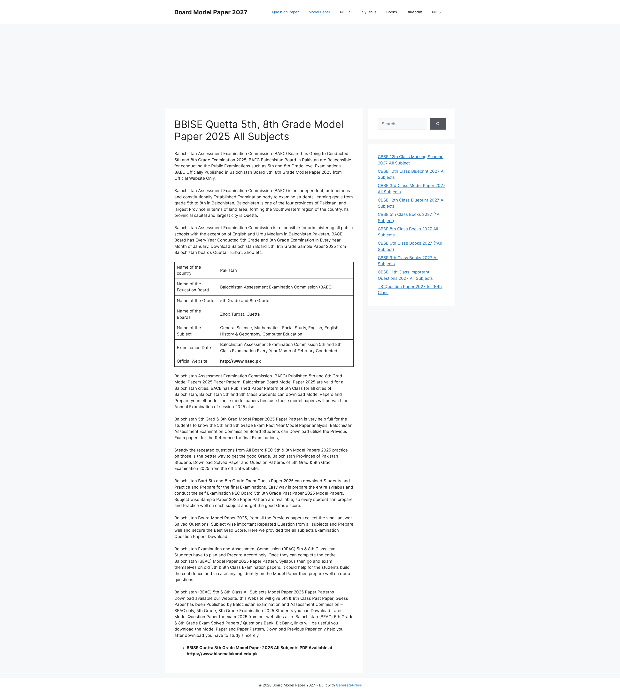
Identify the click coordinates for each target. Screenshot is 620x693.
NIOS (436, 12)
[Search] (438, 124)
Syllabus (369, 12)
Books (391, 12)
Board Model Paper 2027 (211, 12)
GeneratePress (349, 685)
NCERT (346, 12)
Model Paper (319, 12)
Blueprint (414, 12)
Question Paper (285, 12)
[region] (310, 63)
